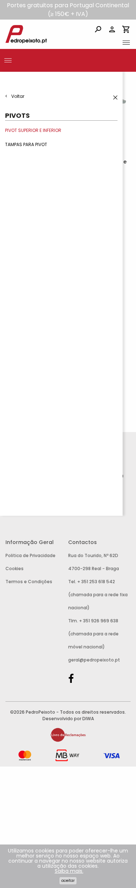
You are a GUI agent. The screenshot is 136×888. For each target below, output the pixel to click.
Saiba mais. (69, 871)
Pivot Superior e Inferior (33, 130)
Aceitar (68, 880)
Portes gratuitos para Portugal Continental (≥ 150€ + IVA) (68, 9)
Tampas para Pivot (26, 145)
